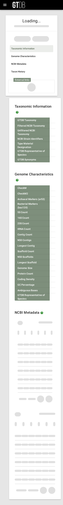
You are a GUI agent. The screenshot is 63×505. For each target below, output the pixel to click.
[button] (17, 112)
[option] (31, 48)
